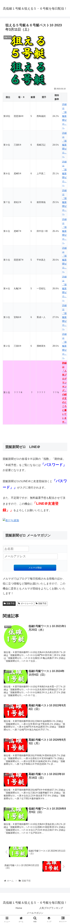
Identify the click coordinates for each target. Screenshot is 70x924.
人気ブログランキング (51, 908)
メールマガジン (35, 913)
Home (19, 908)
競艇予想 (10, 603)
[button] (63, 529)
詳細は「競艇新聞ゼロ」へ (64, 116)
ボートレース (27, 603)
